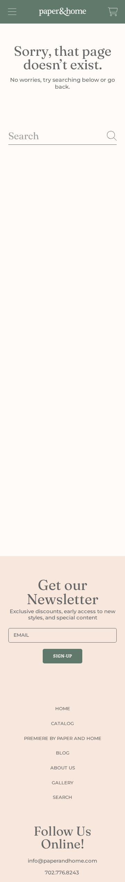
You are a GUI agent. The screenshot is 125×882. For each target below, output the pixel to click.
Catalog (62, 723)
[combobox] (62, 136)
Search (62, 797)
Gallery (62, 782)
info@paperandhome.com (62, 860)
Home (62, 708)
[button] (12, 11)
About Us (62, 767)
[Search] (111, 135)
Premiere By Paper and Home (62, 738)
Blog (62, 753)
